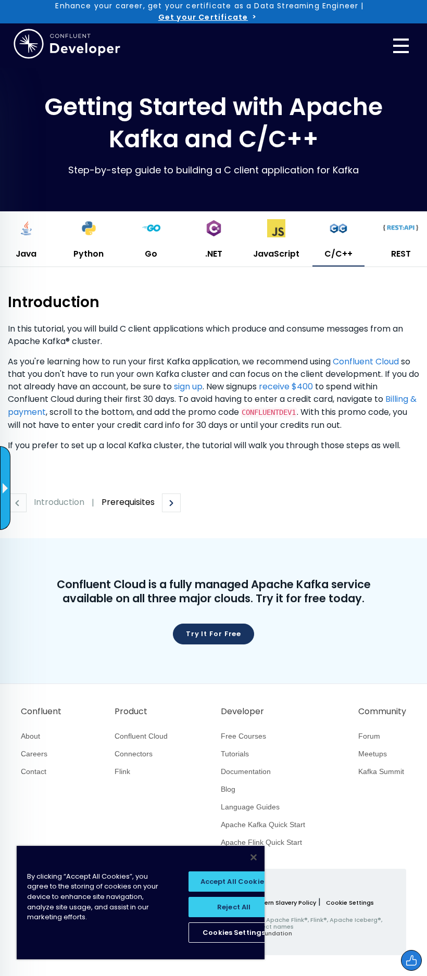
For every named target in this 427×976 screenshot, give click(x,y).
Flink (122, 771)
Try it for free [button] (214, 634)
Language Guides (250, 807)
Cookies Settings (234, 932)
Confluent (41, 711)
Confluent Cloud (366, 361)
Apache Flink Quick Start (261, 842)
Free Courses (243, 736)
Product (131, 711)
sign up (188, 386)
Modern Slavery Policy (283, 902)
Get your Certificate (203, 17)
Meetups (372, 754)
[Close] (253, 857)
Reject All (233, 907)
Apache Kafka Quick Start (263, 824)
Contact (33, 771)
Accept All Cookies (234, 881)
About (30, 736)
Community (382, 711)
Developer (242, 711)
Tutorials (235, 754)
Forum (369, 736)
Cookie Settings (350, 903)
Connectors (134, 754)
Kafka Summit (381, 771)
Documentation (246, 771)
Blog (228, 789)
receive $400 (286, 386)
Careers (34, 754)
